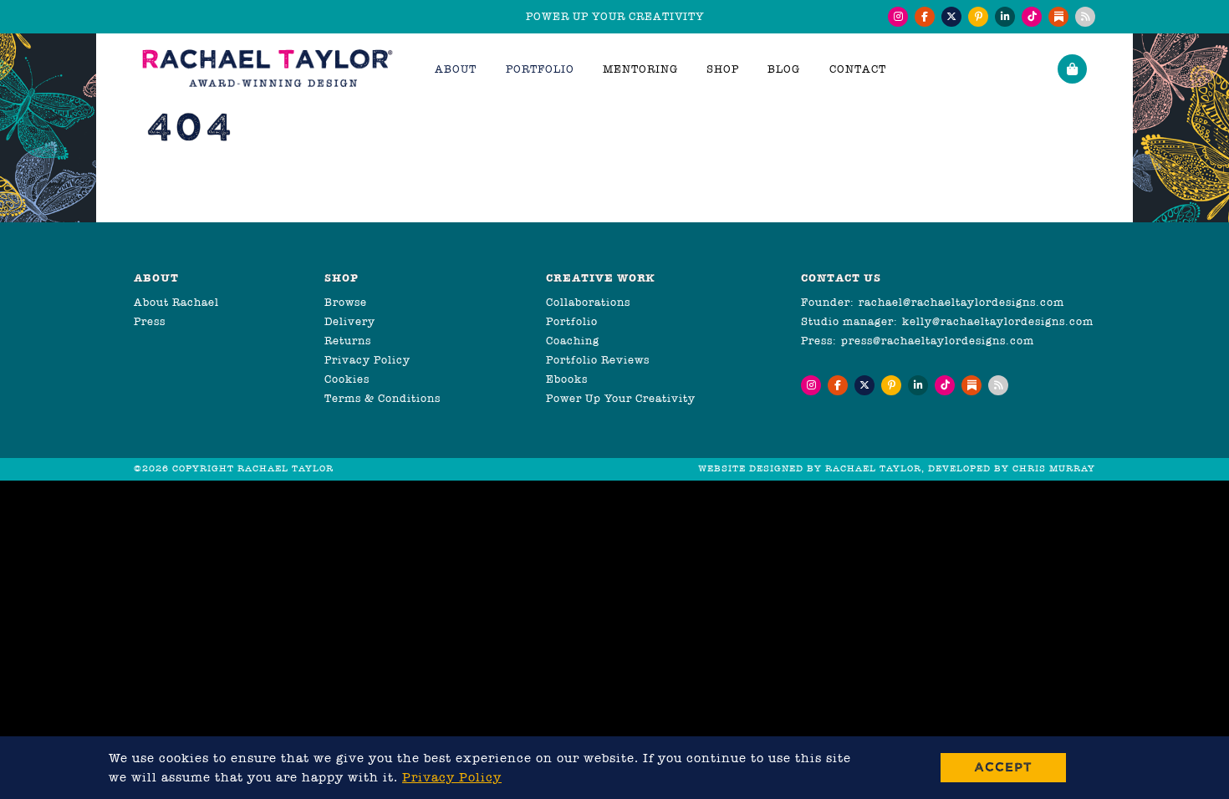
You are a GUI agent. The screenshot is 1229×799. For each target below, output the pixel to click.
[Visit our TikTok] (1032, 17)
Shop (722, 69)
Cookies (347, 379)
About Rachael (176, 302)
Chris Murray (1053, 468)
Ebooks (567, 379)
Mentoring (640, 69)
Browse (345, 302)
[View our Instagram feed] (898, 17)
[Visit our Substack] (1058, 17)
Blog (783, 69)
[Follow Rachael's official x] (951, 17)
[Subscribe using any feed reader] (1085, 17)
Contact (857, 69)
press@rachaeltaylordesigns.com (937, 340)
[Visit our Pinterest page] (978, 17)
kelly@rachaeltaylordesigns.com (998, 321)
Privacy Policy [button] (452, 777)
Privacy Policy (367, 360)
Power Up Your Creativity (621, 398)
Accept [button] (1003, 766)
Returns (347, 340)
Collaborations (588, 302)
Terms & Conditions (382, 398)
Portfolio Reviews (598, 360)
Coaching (572, 340)
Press (150, 321)
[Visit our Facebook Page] (925, 17)
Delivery (349, 321)
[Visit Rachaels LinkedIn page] (1005, 17)
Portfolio (572, 321)
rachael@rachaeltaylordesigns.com (961, 302)
